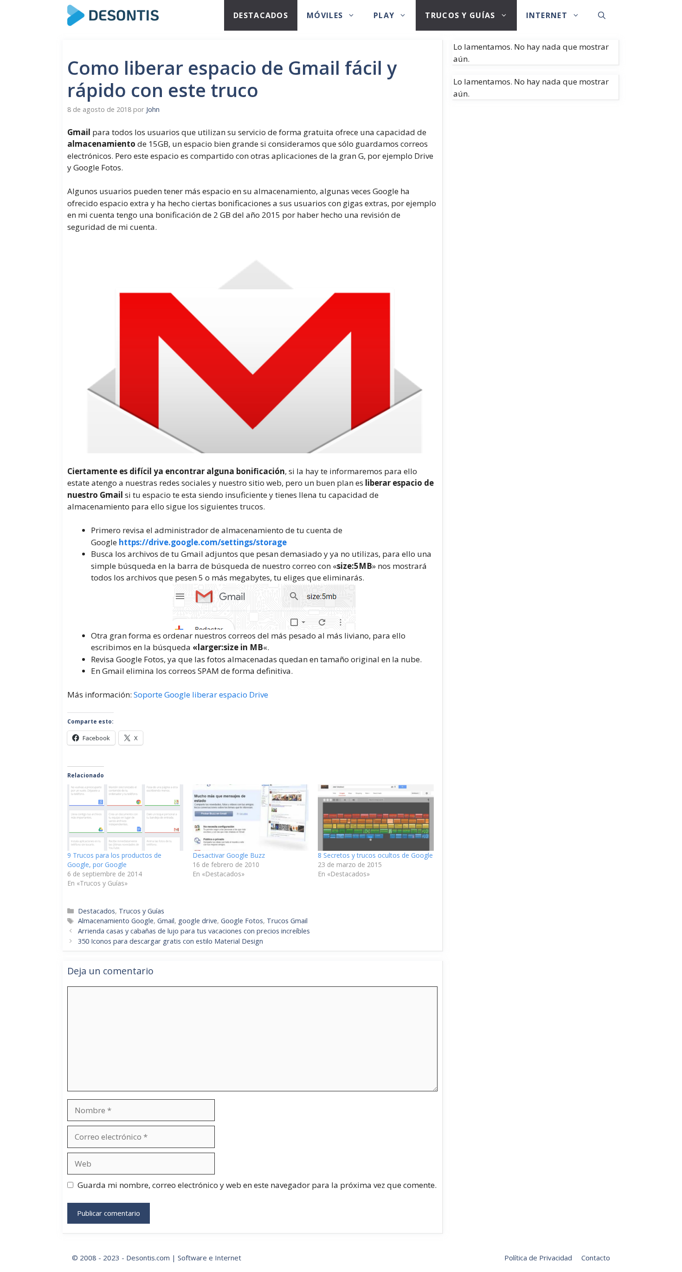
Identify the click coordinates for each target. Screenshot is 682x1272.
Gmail (165, 920)
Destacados (260, 15)
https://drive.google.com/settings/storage (203, 542)
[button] (602, 15)
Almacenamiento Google (116, 920)
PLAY (383, 15)
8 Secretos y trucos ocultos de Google (375, 855)
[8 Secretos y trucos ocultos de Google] (376, 817)
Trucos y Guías (460, 15)
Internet (546, 15)
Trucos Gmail (287, 920)
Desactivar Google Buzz (229, 855)
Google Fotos (242, 920)
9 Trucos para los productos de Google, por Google (114, 860)
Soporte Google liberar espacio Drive (201, 694)
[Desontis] (113, 15)
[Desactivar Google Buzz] (251, 817)
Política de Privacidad (538, 1257)
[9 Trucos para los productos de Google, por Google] (125, 817)
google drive (197, 920)
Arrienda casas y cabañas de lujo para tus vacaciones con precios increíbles (194, 930)
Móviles (325, 15)
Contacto (595, 1257)
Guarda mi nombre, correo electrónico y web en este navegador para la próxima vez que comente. (257, 1185)
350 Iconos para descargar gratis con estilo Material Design (170, 941)
